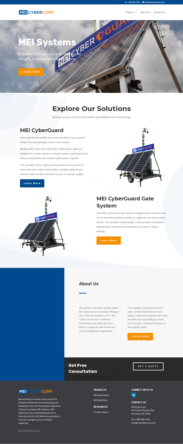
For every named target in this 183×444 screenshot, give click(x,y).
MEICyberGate (101, 400)
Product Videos (101, 412)
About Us (145, 12)
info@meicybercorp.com (143, 422)
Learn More (31, 72)
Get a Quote (148, 366)
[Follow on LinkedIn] (133, 395)
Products (129, 12)
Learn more (140, 336)
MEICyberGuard (101, 395)
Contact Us (159, 12)
